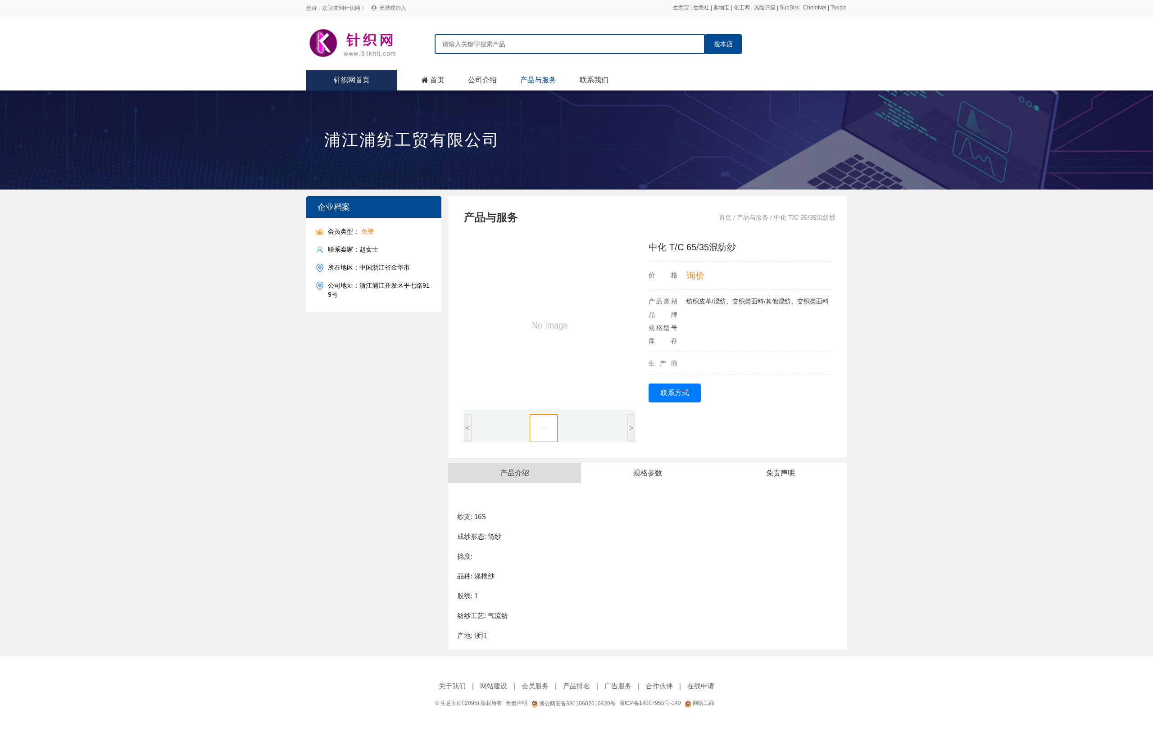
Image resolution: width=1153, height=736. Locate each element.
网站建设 (493, 686)
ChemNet (814, 8)
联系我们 (594, 80)
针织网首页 (352, 80)
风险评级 (765, 8)
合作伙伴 (659, 686)
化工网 (742, 8)
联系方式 (674, 393)
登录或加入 (392, 8)
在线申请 (700, 686)
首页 (437, 80)
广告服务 (617, 686)
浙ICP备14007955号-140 (650, 703)
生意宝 (681, 8)
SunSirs (789, 8)
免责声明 (516, 703)
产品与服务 (538, 80)
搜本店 (723, 44)
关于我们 (452, 686)
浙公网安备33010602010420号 (577, 703)
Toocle (839, 8)
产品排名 (576, 686)
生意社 (701, 8)
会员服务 (535, 686)
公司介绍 (482, 80)
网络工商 (702, 703)
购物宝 (721, 8)
